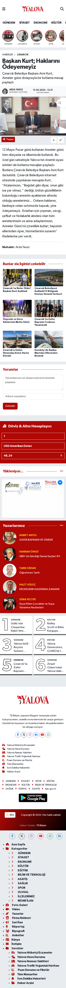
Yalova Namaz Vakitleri (19, 752)
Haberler (7, 54)
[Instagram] (30, 735)
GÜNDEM (9, 22)
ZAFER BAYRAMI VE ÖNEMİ (36, 539)
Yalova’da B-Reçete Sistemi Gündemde (21, 647)
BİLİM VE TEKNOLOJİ (46, 785)
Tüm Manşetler (15, 764)
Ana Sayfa (18, 844)
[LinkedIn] (36, 735)
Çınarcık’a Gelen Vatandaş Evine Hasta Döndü (16, 353)
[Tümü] (61, 471)
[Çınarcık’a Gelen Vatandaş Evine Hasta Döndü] (17, 339)
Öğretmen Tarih (29, 572)
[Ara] (62, 9)
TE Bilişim (41, 825)
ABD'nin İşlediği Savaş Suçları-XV (39, 556)
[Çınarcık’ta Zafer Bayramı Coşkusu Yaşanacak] (49, 308)
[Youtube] (42, 735)
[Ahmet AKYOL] (9, 537)
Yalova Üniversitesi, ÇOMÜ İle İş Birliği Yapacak (55, 647)
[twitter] (22, 836)
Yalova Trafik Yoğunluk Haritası (23, 756)
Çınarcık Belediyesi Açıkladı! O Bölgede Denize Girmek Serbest (48, 291)
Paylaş (10, 139)
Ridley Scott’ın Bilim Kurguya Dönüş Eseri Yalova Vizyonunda (55, 627)
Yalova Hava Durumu (18, 749)
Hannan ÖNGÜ (28, 551)
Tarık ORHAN (27, 568)
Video (16, 909)
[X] (24, 735)
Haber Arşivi (13, 771)
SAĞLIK (9, 788)
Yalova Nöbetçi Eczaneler (21, 745)
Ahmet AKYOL (28, 535)
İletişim (16, 943)
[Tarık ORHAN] (9, 570)
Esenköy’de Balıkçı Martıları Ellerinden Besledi (46, 353)
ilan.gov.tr (50, 788)
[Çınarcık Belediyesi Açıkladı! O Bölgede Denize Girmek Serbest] (49, 277)
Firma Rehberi (21, 918)
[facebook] (12, 836)
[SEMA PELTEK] (9, 603)
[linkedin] (59, 836)
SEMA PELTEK (27, 599)
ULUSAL (23, 892)
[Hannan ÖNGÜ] (9, 553)
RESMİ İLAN (25, 900)
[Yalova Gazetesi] (33, 9)
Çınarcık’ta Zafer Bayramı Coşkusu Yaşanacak (45, 322)
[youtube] (40, 836)
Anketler (18, 935)
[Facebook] (18, 735)
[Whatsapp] (48, 735)
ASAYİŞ (36, 788)
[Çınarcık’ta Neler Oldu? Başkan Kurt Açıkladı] (17, 277)
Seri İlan (17, 922)
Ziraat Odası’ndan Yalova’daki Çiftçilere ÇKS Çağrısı (54, 668)
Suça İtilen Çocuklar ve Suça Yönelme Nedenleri (36, 605)
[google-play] (33, 798)
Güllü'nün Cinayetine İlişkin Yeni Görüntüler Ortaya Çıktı (18, 627)
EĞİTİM (51, 640)
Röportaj (18, 926)
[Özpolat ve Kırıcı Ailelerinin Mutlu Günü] (17, 308)
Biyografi (18, 931)
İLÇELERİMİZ (26, 896)
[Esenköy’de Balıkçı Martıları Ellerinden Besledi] (49, 339)
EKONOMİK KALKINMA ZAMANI (39, 589)
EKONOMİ (40, 22)
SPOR (38, 781)
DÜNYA (23, 788)
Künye (16, 939)
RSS (11, 815)
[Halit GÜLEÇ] (9, 586)
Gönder (10, 406)
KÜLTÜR (56, 22)
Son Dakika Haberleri (18, 767)
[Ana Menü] (3, 9)
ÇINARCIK (22, 54)
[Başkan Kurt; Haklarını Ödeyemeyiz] (33, 116)
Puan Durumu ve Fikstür (19, 760)
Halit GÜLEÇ (27, 584)
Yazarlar (18, 913)
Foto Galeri (19, 905)
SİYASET (24, 22)
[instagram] (31, 836)
